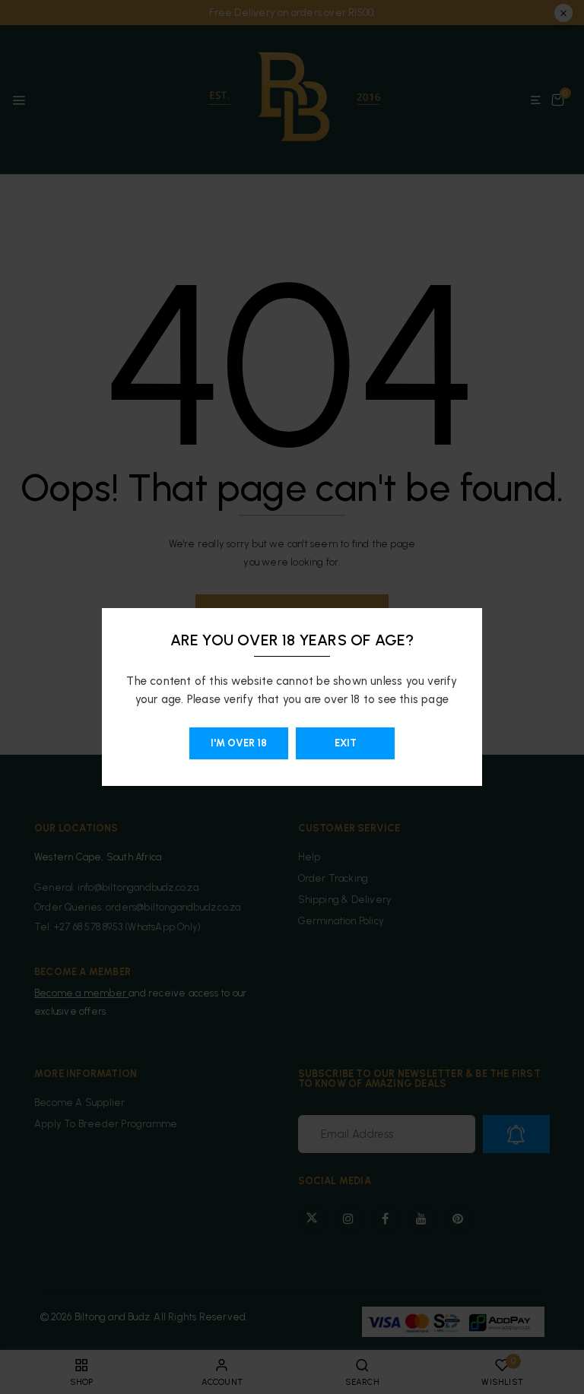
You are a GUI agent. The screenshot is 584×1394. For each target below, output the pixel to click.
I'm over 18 (239, 743)
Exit (346, 743)
